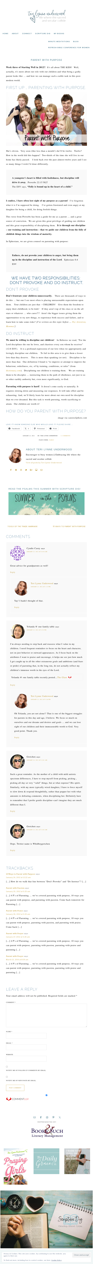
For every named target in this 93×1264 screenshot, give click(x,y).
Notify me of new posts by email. (21, 1080)
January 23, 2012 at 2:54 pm (36, 630)
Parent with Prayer (14, 934)
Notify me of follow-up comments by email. (26, 1070)
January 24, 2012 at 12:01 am (37, 760)
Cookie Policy (56, 1260)
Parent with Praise (14, 911)
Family (51, 440)
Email (9, 1043)
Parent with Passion (15, 888)
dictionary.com (13, 370)
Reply (12, 572)
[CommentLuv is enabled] (17, 1100)
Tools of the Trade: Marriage (23, 526)
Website (9, 1054)
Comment (11, 1002)
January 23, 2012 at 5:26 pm (40, 699)
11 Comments (65, 436)
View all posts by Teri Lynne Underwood (44, 463)
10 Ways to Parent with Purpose (69, 526)
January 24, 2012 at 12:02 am (37, 830)
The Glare (62, 677)
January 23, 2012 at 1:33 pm (40, 586)
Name (9, 1031)
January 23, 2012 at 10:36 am (37, 551)
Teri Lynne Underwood (46, 14)
